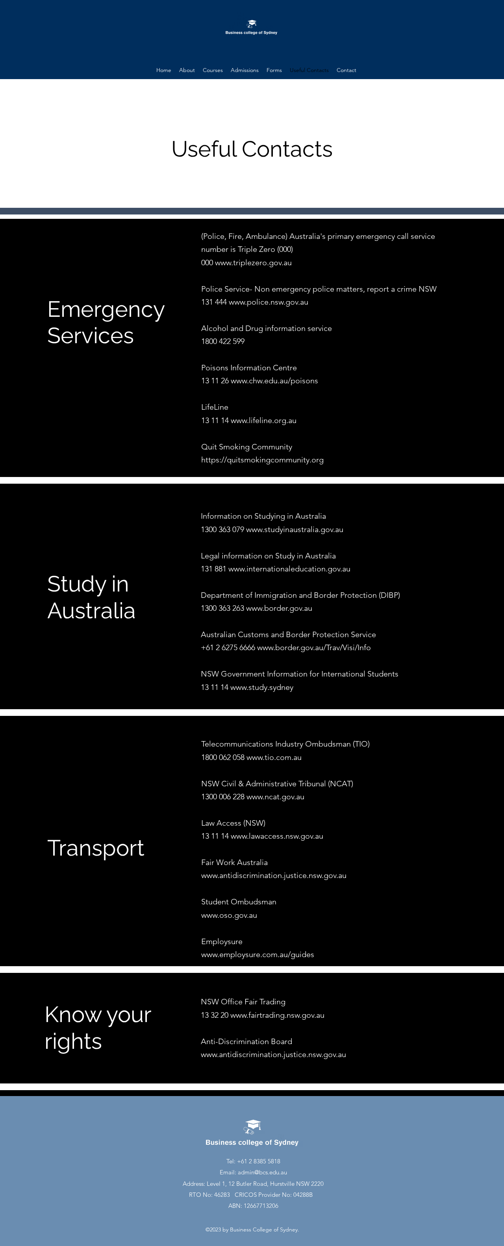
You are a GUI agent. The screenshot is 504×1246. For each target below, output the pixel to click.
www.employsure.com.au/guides (257, 954)
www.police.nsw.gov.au (268, 302)
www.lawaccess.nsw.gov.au (277, 836)
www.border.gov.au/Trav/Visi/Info (314, 647)
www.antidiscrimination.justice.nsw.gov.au (273, 875)
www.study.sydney (261, 687)
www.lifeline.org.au (263, 420)
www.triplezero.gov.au (253, 262)
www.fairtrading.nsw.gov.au (277, 1015)
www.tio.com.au (274, 757)
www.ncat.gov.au (275, 796)
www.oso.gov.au (229, 915)
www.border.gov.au (279, 608)
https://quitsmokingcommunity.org (262, 459)
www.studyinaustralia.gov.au (294, 529)
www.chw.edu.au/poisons (274, 380)
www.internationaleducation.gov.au (289, 568)
